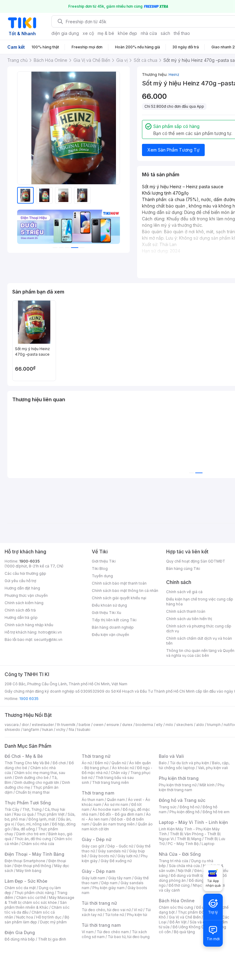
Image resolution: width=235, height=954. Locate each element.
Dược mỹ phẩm (53, 922)
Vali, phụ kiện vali (213, 767)
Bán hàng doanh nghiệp (113, 627)
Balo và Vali (171, 756)
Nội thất (184, 870)
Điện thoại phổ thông (32, 865)
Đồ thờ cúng (179, 885)
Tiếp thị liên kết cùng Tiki (114, 620)
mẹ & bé (106, 33)
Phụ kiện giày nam (108, 887)
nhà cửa (149, 33)
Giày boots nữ (102, 856)
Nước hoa (24, 917)
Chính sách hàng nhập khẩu (29, 625)
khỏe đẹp (127, 33)
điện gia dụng (65, 33)
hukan (47, 729)
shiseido (12, 729)
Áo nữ (87, 763)
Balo (163, 763)
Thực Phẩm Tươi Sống (28, 802)
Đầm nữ (101, 763)
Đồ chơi (59, 763)
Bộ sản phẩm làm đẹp (37, 919)
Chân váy (119, 772)
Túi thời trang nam (101, 925)
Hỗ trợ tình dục (49, 917)
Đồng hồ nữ (190, 807)
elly (159, 724)
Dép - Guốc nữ (120, 846)
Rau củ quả (24, 814)
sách (165, 33)
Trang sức (168, 807)
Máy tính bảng (28, 870)
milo (169, 724)
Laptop (208, 843)
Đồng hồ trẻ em (216, 812)
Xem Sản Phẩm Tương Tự (173, 149)
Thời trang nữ (96, 756)
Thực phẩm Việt (51, 814)
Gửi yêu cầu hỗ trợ (20, 580)
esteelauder (43, 724)
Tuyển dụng (102, 576)
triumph (214, 724)
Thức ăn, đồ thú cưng (32, 838)
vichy (60, 729)
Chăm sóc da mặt (20, 887)
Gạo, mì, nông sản (33, 824)
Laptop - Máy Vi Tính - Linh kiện (193, 822)
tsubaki (83, 729)
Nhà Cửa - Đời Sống (180, 854)
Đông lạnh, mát (41, 819)
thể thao (182, 33)
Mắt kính (207, 785)
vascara (12, 724)
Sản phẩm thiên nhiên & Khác (36, 905)
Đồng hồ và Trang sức (182, 800)
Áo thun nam (93, 799)
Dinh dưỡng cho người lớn (36, 782)
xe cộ (88, 33)
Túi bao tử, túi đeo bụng (129, 936)
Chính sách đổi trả (20, 610)
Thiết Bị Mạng (189, 838)
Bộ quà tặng (184, 932)
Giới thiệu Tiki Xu (106, 612)
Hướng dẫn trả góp (21, 617)
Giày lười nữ (128, 856)
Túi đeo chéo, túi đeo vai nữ (106, 909)
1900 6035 (29, 698)
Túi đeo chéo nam (113, 932)
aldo (200, 724)
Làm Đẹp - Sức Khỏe (26, 881)
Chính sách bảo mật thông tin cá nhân (125, 590)
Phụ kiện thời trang (179, 778)
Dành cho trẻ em (30, 834)
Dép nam (109, 883)
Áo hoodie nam (106, 809)
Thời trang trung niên (110, 782)
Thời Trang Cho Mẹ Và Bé (27, 763)
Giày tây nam (119, 878)
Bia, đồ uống (24, 829)
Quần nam (116, 799)
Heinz (174, 74)
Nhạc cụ (200, 885)
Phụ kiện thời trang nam (191, 787)
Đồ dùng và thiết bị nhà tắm (195, 875)
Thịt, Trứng (32, 809)
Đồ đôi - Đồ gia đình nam (121, 814)
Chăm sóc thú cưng (176, 907)
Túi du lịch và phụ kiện (189, 763)
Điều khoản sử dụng (109, 605)
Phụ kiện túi (137, 914)
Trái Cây (12, 809)
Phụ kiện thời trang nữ (177, 785)
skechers (184, 724)
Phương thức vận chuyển (26, 595)
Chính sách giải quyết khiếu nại (119, 598)
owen (98, 724)
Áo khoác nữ (123, 767)
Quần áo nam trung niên (113, 824)
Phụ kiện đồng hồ (185, 812)
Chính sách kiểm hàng (24, 602)
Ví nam (88, 932)
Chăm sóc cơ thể (31, 897)
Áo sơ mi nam (116, 804)
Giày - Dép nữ (96, 839)
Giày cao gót (93, 846)
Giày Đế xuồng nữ (116, 861)
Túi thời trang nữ (99, 903)
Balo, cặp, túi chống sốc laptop (194, 765)
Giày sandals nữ (112, 851)
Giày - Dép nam (98, 871)
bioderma (144, 724)
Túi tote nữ (114, 914)
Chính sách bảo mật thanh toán (119, 583)
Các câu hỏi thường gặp (25, 573)
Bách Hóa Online (177, 900)
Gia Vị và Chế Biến (185, 917)
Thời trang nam (98, 792)
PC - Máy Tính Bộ (183, 843)
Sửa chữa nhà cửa (184, 865)
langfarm (31, 729)
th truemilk (66, 724)
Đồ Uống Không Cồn (190, 927)
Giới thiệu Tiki (104, 561)
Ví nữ (138, 909)
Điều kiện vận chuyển (110, 634)
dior (25, 724)
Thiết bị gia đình (52, 939)
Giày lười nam (93, 878)
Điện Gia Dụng (20, 932)
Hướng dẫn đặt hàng (22, 588)
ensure (112, 724)
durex (127, 724)
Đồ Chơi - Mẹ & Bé (24, 756)
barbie (84, 724)
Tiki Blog (100, 568)
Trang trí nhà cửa (173, 861)
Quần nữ (118, 763)
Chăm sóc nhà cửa (37, 843)
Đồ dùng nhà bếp (20, 939)
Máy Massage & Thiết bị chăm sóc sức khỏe (39, 900)
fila (71, 729)
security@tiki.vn (48, 639)
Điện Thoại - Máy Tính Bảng (34, 854)
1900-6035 (29, 561)
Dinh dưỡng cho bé (32, 777)
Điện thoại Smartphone (25, 861)
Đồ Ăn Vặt (178, 922)
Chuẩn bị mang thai (33, 792)
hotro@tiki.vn (50, 632)
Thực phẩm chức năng (34, 892)
